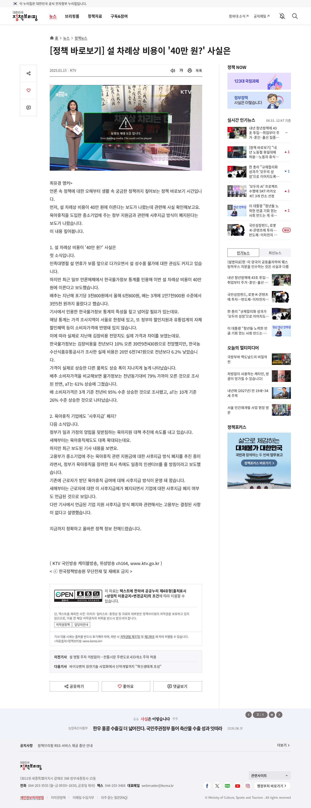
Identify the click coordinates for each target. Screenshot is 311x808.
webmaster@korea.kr (158, 785)
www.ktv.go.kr (144, 563)
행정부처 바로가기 (270, 785)
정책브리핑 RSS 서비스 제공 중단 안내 (65, 745)
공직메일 (260, 16)
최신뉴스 (275, 252)
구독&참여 (119, 16)
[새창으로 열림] (189, 70)
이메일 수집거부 (83, 797)
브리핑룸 (72, 16)
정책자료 (95, 16)
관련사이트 (259, 775)
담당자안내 (81, 624)
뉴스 (52, 16)
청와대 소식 (237, 16)
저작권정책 (63, 624)
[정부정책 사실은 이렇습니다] (259, 100)
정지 (272, 715)
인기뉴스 (243, 252)
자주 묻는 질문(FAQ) (114, 797)
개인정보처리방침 (32, 797)
